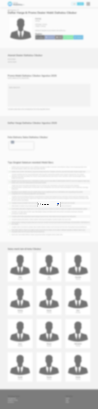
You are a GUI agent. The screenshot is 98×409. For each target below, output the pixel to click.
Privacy (56, 206)
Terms (59, 206)
